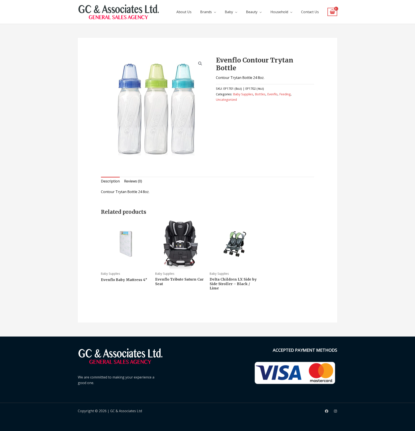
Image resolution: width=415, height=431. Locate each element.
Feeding (285, 94)
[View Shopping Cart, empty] (332, 12)
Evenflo (272, 94)
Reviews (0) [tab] (133, 181)
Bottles (260, 94)
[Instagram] (335, 411)
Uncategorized (226, 99)
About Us (184, 12)
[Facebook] (326, 411)
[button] (200, 63)
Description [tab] (110, 181)
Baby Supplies (243, 94)
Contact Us (310, 12)
